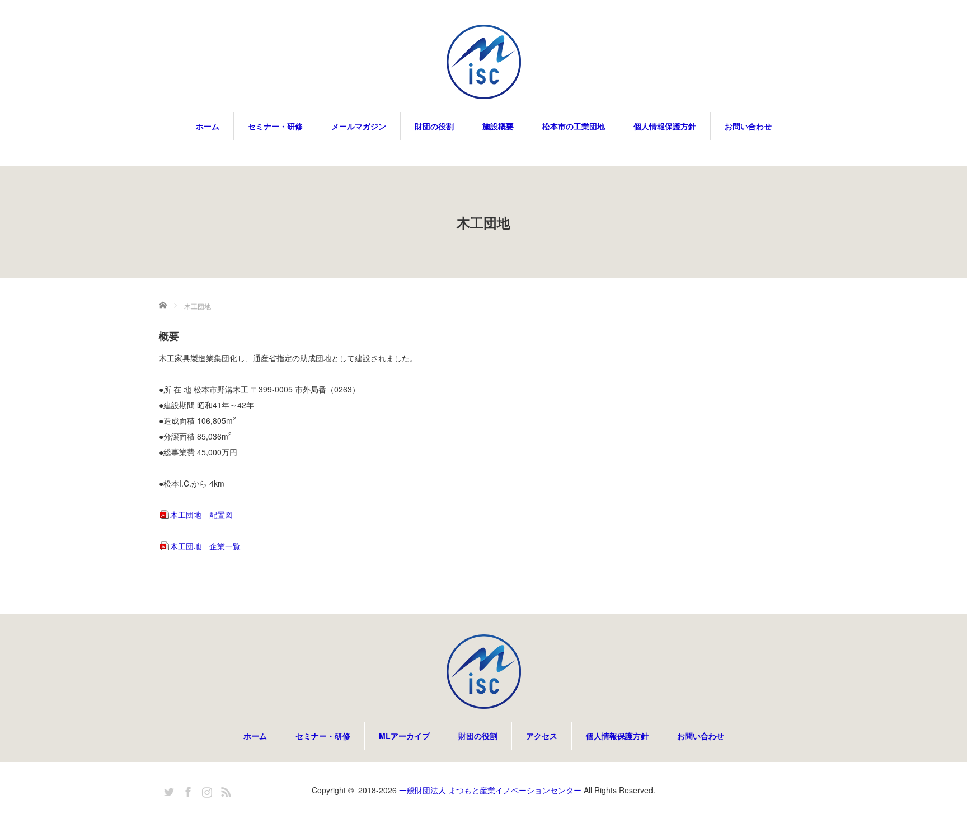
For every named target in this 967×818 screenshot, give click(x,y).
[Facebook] (186, 790)
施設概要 (498, 126)
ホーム (207, 126)
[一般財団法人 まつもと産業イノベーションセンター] (483, 63)
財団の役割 (434, 126)
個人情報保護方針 (664, 126)
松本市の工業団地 (573, 126)
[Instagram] (205, 790)
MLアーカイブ (404, 735)
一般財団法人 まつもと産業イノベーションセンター (490, 790)
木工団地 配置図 (201, 514)
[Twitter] (167, 790)
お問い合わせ (748, 126)
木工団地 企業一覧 (205, 545)
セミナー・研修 (275, 126)
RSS (224, 790)
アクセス (541, 735)
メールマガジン (358, 126)
